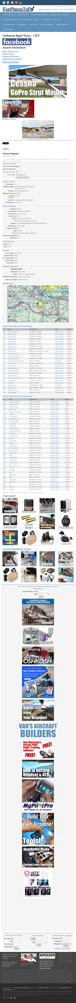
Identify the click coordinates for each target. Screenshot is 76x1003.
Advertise (46, 19)
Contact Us (71, 6)
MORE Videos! (22, 24)
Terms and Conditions (60, 6)
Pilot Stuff (33, 24)
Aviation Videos (9, 24)
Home (50, 6)
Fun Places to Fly (9, 15)
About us (37, 19)
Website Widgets (62, 24)
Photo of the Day (26, 19)
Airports (66, 15)
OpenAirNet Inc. (33, 987)
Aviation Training (47, 24)
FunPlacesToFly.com (7, 987)
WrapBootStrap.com (53, 987)
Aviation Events (23, 15)
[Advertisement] (38, 914)
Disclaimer (69, 982)
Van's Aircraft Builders (39, 15)
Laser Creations (55, 15)
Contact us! (56, 19)
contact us (15, 989)
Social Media (8, 29)
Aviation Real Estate (10, 19)
